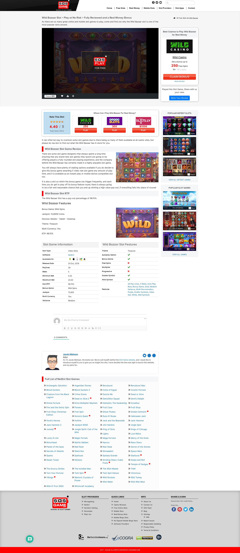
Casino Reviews (120, 505)
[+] (99, 328)
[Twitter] (157, 2)
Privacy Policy (149, 527)
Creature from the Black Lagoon (57, 395)
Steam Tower (52, 460)
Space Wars (136, 451)
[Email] (144, 355)
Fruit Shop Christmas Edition (56, 413)
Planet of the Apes (55, 447)
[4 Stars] (59, 121)
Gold (147, 287)
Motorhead (51, 442)
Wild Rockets (109, 477)
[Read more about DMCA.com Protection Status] (144, 538)
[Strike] (75, 328)
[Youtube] (160, 2)
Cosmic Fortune (138, 390)
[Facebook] (153, 2)
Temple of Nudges (140, 464)
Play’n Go (87, 514)
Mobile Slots (149, 8)
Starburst (135, 455)
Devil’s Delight (137, 398)
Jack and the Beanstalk (114, 420)
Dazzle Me (108, 394)
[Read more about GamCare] (81, 537)
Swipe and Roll (138, 460)
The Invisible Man (82, 468)
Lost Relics (136, 433)
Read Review (179, 81)
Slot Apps (179, 8)
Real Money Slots (120, 514)
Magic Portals (81, 438)
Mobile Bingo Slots (121, 517)
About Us (147, 501)
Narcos (106, 442)
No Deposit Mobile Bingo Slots (126, 521)
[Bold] (64, 328)
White (134, 295)
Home (109, 8)
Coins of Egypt (110, 390)
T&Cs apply (181, 69)
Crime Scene (80, 394)
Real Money (134, 8)
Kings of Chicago (139, 429)
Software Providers (121, 524)
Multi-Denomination (144, 289)
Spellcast (78, 455)
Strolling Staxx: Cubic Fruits (113, 461)
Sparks (49, 455)
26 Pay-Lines (133, 284)
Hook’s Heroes (53, 420)
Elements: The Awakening (115, 403)
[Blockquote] (86, 328)
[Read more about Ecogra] (122, 537)
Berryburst (107, 385)
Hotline (77, 420)
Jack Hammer (137, 420)
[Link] (92, 328)
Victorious (135, 473)
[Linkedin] (154, 355)
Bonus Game (138, 287)
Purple (130, 292)
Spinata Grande (110, 455)
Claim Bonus (179, 77)
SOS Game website (127, 360)
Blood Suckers (53, 390)
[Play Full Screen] (73, 96)
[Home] (174, 18)
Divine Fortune (53, 403)
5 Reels (143, 284)
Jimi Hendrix (108, 425)
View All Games (179, 254)
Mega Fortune (109, 438)
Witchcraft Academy (84, 486)
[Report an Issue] (68, 96)
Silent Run (79, 451)
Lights (105, 433)
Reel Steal (107, 447)
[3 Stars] (57, 121)
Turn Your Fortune (54, 473)
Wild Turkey (136, 477)
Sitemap (147, 514)
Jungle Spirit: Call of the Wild (85, 431)
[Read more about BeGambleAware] (97, 537)
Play (85, 130)
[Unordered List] (82, 328)
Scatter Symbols (141, 292)
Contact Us (148, 505)
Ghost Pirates (109, 411)
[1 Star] (51, 121)
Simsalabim (108, 451)
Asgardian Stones (82, 385)
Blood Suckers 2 (82, 390)
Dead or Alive (137, 394)
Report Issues (149, 521)
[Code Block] (89, 328)
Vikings (50, 477)
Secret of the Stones (140, 447)
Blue (130, 287)
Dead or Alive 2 (82, 398)
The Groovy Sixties (55, 468)
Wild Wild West (138, 481)
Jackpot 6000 (81, 425)
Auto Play (152, 284)
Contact (191, 8)
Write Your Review (179, 98)
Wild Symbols (144, 295)
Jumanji (50, 429)
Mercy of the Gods (139, 438)
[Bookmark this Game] (62, 96)
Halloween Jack (138, 416)
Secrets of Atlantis (55, 451)
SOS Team (148, 508)
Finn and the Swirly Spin (57, 407)
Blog (145, 511)
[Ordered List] (78, 328)
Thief (133, 468)
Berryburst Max (138, 385)
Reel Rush (79, 447)
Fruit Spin (79, 411)
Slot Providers (165, 8)
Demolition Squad (111, 398)
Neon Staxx (136, 442)
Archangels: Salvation (56, 385)
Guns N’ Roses (109, 416)
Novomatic (88, 511)
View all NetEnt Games (179, 180)
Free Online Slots (120, 508)
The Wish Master (110, 468)
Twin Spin (79, 473)
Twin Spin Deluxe (111, 473)
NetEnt (71, 255)
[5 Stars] (62, 121)
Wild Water (108, 481)
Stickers (78, 460)
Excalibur (135, 403)
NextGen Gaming (91, 508)
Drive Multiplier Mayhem (86, 403)
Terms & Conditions (151, 530)
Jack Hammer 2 (53, 425)
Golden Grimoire (139, 411)
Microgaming (89, 501)
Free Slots (120, 8)
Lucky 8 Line (52, 438)
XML (148, 517)
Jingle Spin (136, 425)
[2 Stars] (54, 121)
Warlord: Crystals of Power (83, 479)
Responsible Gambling (152, 524)
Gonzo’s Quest (81, 416)
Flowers (78, 407)
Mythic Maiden (81, 442)
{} (96, 328)
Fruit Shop (135, 407)
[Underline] (72, 328)
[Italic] (68, 328)
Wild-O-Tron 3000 (55, 486)
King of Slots (109, 429)
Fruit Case (107, 407)
